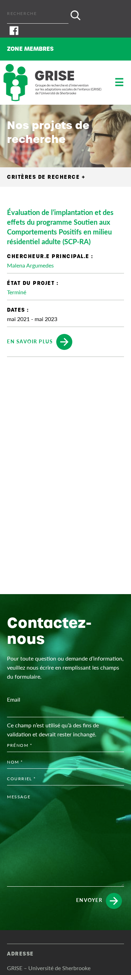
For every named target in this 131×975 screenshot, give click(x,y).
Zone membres (30, 49)
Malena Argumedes (30, 265)
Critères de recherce (46, 177)
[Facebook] (65, 31)
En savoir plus (30, 340)
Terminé (16, 292)
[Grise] (52, 82)
